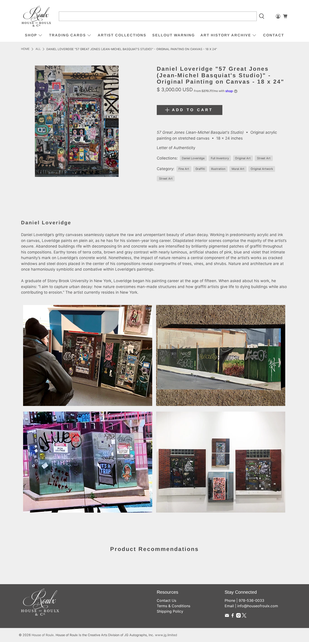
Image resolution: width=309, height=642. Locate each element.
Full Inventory (220, 158)
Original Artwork (262, 169)
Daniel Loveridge (193, 158)
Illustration (218, 169)
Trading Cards (67, 35)
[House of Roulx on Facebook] (232, 616)
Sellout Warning (173, 35)
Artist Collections (122, 35)
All (38, 49)
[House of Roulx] (36, 16)
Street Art (264, 158)
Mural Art (238, 169)
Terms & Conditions (173, 606)
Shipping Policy (170, 611)
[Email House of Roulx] (227, 616)
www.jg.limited (166, 635)
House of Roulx (43, 635)
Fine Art (183, 169)
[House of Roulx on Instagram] (238, 616)
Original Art (243, 158)
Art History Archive (225, 35)
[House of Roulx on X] (244, 616)
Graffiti (200, 169)
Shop (31, 35)
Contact (273, 35)
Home (25, 49)
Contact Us (166, 600)
